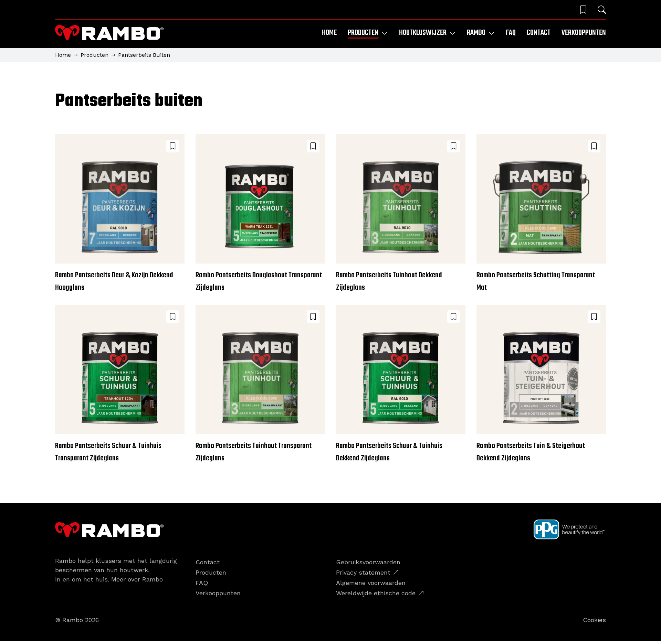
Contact (538, 33)
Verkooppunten (584, 33)
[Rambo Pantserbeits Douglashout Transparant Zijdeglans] (260, 214)
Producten (94, 55)
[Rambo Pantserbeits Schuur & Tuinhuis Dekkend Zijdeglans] (400, 384)
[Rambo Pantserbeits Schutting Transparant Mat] (541, 214)
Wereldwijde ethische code (376, 593)
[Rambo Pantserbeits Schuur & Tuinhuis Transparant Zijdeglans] (120, 384)
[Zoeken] (602, 10)
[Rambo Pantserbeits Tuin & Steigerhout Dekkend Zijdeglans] (541, 384)
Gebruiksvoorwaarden (368, 562)
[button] (583, 10)
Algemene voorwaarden (371, 582)
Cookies (594, 619)
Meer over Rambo (137, 579)
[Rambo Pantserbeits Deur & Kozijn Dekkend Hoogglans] (120, 214)
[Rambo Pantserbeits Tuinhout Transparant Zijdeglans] (260, 384)
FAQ (511, 33)
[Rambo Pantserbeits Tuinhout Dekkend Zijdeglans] (400, 214)
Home (329, 33)
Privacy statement (363, 572)
